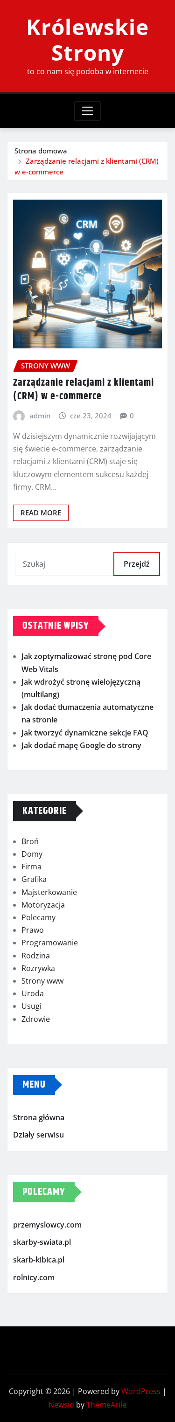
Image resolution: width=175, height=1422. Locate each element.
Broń (30, 841)
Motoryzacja (43, 905)
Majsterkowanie (49, 892)
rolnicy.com (34, 1277)
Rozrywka (38, 968)
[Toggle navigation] (87, 111)
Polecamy (38, 917)
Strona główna (38, 1117)
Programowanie (49, 942)
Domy (31, 854)
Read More (41, 512)
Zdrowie (35, 1019)
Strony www (42, 981)
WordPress (141, 1391)
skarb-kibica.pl (38, 1260)
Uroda (32, 993)
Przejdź (137, 564)
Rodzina (35, 955)
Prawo (32, 930)
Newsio (61, 1405)
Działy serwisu (38, 1135)
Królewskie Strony (87, 39)
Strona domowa (40, 150)
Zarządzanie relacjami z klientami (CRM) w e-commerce (83, 389)
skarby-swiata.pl (42, 1242)
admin (39, 415)
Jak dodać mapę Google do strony (81, 745)
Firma (31, 866)
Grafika (34, 879)
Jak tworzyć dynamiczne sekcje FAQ (84, 733)
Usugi (31, 1006)
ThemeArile (106, 1405)
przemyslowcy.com (47, 1225)
